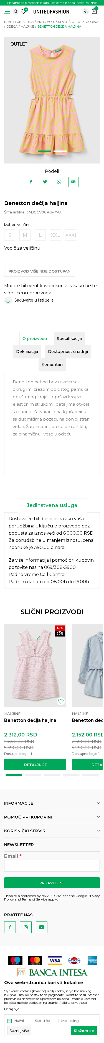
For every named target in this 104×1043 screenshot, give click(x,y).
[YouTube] (41, 927)
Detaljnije (35, 764)
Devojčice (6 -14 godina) (79, 22)
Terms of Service (34, 899)
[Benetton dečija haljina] (35, 665)
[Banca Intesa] (52, 972)
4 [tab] (71, 775)
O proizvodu (34, 338)
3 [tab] (52, 775)
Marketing (70, 1021)
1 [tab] (44, 151)
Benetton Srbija (19, 22)
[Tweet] (45, 182)
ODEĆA (11, 26)
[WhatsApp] (59, 182)
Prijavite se (52, 883)
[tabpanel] (52, 100)
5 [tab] (90, 775)
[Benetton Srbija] (52, 11)
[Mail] (73, 182)
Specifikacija (69, 338)
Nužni (19, 1021)
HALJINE (27, 26)
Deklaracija (27, 351)
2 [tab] (60, 151)
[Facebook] (31, 182)
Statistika (42, 1021)
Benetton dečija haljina (30, 720)
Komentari (52, 364)
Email (11, 856)
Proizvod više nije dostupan (39, 271)
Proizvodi (46, 22)
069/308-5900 (60, 567)
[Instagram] (25, 927)
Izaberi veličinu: (17, 225)
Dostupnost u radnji (68, 351)
